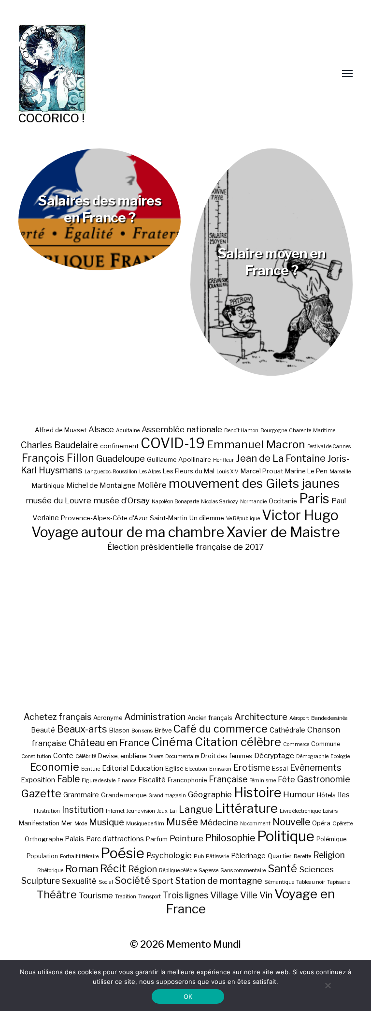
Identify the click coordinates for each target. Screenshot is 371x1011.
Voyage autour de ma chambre (127, 532)
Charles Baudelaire (59, 445)
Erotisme (251, 767)
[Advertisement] (186, 631)
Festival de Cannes (329, 446)
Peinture (186, 838)
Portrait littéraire (79, 856)
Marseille (340, 472)
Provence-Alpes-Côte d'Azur (104, 518)
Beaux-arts (82, 729)
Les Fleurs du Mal (188, 471)
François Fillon (58, 458)
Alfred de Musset (60, 430)
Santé (282, 868)
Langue (196, 809)
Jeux (162, 811)
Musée (182, 822)
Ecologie (340, 756)
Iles (344, 794)
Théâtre (57, 894)
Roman (81, 869)
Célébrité (85, 756)
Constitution (36, 756)
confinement (119, 446)
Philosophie (230, 838)
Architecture (260, 716)
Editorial (115, 768)
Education (146, 768)
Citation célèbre (238, 742)
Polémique (331, 839)
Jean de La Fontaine (281, 458)
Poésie (122, 853)
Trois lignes (185, 895)
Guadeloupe (120, 458)
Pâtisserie (217, 856)
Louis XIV (227, 472)
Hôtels (326, 795)
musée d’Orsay (121, 500)
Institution (83, 810)
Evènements (315, 767)
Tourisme (96, 895)
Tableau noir (310, 882)
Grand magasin (167, 795)
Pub (199, 856)
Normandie (253, 501)
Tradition (125, 897)
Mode (80, 824)
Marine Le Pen (306, 471)
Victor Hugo (300, 515)
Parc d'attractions (115, 839)
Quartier (280, 856)
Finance (126, 780)
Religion (329, 855)
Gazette (41, 793)
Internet (115, 811)
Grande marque (123, 795)
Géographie (210, 794)
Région (142, 869)
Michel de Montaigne (101, 485)
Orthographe (44, 839)
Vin (265, 895)
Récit (113, 868)
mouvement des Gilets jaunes (254, 483)
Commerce (296, 744)
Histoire (257, 793)
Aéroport (299, 718)
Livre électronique (300, 811)
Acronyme (107, 717)
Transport (149, 897)
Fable (68, 779)
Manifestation (39, 823)
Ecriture (90, 769)
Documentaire (182, 756)
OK (188, 996)
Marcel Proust (262, 471)
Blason (119, 730)
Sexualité (79, 881)
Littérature (246, 808)
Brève (163, 730)
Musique (106, 822)
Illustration (47, 811)
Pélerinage (248, 855)
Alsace (101, 429)
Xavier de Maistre (283, 532)
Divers (155, 756)
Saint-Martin (168, 518)
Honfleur (223, 460)
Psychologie (169, 855)
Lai (173, 811)
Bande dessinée (329, 718)
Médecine (219, 822)
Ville (248, 895)
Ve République (243, 518)
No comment (255, 824)
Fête (286, 779)
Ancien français (209, 717)
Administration (155, 716)
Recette (302, 856)
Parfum (157, 839)
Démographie (312, 756)
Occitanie (283, 501)
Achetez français (57, 717)
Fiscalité (152, 780)
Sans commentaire (243, 870)
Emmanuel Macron (256, 444)
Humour (299, 794)
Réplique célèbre (178, 870)
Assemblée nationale (182, 429)
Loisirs (330, 811)
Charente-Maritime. (312, 430)
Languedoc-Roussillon (111, 472)
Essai (280, 768)
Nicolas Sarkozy (219, 501)
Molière (152, 485)
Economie (54, 767)
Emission (220, 769)
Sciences (316, 869)
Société (132, 880)
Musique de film (145, 824)
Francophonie (187, 780)
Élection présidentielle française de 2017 (185, 547)
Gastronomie (323, 779)
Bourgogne (273, 430)
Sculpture (40, 881)
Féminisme (262, 780)
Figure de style (98, 780)
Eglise (174, 768)
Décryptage (274, 755)
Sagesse (208, 870)
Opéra (321, 823)
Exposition (38, 780)
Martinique (48, 485)
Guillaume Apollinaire (179, 459)
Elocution (196, 769)
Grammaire (81, 795)
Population (42, 856)
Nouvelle (291, 822)
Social (106, 882)
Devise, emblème (122, 756)
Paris (314, 499)
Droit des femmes (226, 756)
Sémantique (279, 882)
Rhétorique (50, 870)
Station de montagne (218, 880)
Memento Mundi (203, 944)
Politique (285, 836)
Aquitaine (128, 430)
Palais (74, 839)
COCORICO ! (51, 118)
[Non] (327, 985)
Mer (66, 823)
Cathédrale (287, 730)
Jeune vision (141, 811)
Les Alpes (150, 472)
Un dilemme (206, 518)
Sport (162, 881)
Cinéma (172, 742)
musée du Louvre (58, 500)
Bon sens (142, 731)
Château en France (109, 742)
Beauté (43, 730)
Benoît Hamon (241, 430)
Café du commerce (220, 728)
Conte (63, 755)
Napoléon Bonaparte (175, 501)
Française (228, 779)
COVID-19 (173, 443)
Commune (325, 743)
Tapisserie (338, 882)
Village (224, 895)
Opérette (342, 824)
